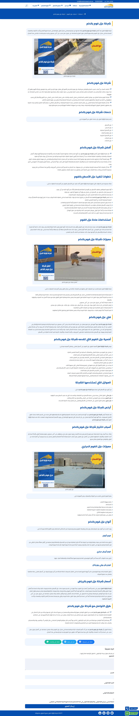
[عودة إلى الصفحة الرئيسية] (85, 14)
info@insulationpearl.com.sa (85, 1)
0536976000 (98, 1)
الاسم (112, 673)
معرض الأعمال (57, 6)
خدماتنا (75, 6)
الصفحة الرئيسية (84, 6)
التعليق (111, 656)
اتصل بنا (35, 6)
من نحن (67, 6)
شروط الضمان (45, 6)
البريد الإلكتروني (108, 683)
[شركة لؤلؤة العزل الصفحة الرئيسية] (109, 5)
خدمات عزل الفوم (72, 14)
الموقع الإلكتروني (108, 693)
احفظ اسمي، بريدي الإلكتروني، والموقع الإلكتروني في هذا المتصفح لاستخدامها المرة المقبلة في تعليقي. (81, 702)
